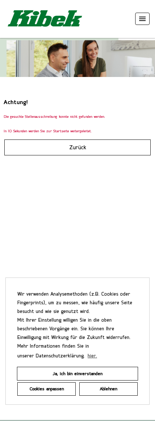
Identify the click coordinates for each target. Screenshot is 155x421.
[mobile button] (142, 19)
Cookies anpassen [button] (47, 388)
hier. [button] (92, 355)
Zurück (77, 147)
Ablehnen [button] (108, 388)
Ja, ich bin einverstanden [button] (77, 373)
